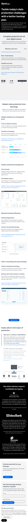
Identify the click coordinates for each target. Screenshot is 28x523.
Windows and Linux (11, 49)
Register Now (14, 320)
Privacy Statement (17, 513)
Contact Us (8, 477)
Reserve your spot (8, 502)
